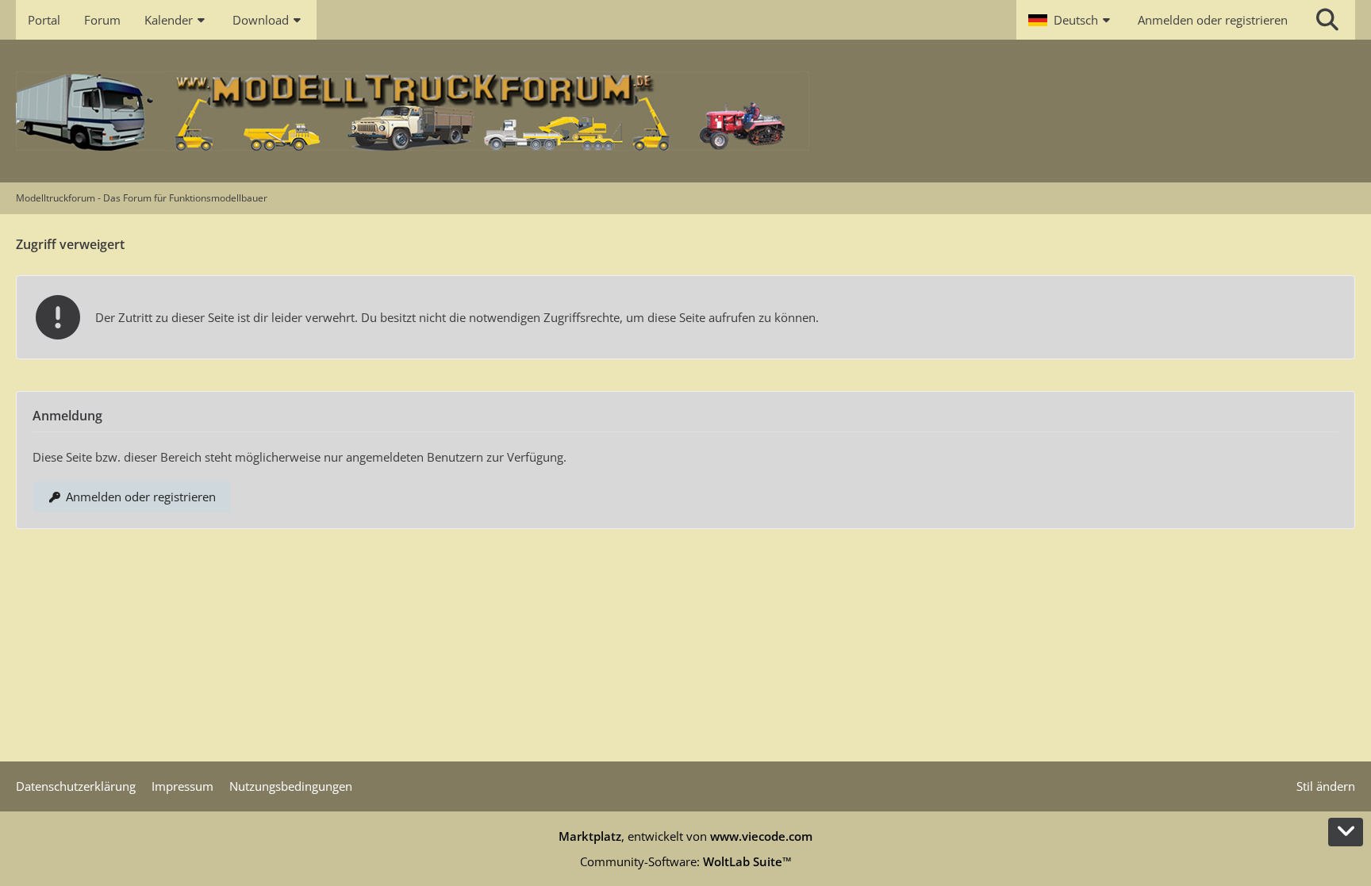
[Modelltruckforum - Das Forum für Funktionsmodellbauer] (685, 111)
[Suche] (1327, 20)
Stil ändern (1325, 786)
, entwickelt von (685, 836)
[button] (1071, 20)
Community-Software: (686, 861)
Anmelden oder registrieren (1213, 20)
